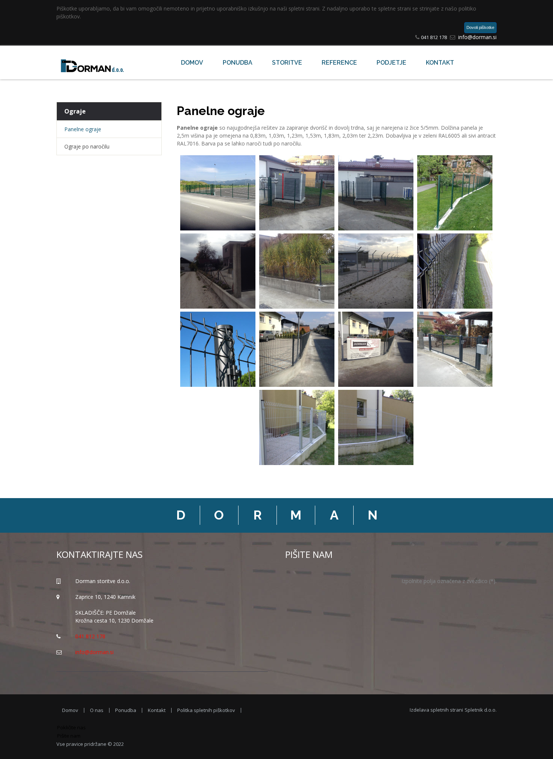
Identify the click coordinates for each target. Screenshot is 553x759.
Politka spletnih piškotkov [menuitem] (206, 710)
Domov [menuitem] (70, 710)
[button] (218, 194)
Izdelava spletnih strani (453, 709)
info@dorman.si (477, 37)
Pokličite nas (71, 727)
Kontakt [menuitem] (157, 710)
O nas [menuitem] (96, 710)
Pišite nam (69, 735)
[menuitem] (192, 63)
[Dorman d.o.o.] (94, 63)
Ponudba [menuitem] (125, 710)
